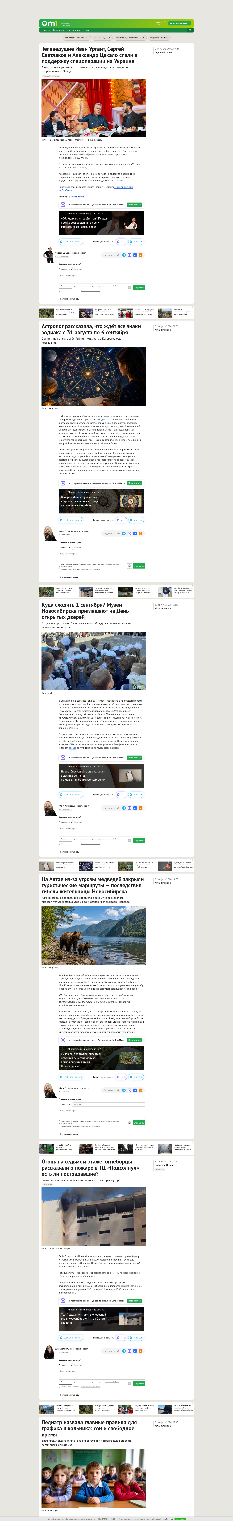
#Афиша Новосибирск (51, 76)
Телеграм (138, 241)
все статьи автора (62, 256)
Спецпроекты (73, 30)
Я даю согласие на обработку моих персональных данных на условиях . (89, 287)
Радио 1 (103, 419)
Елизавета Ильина (164, 1165)
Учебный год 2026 (102, 38)
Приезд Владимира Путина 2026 (130, 38)
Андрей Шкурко (163, 52)
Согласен (180, 1519)
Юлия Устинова (163, 329)
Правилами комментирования (90, 291)
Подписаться (134, 204)
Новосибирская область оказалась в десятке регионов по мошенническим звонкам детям (83, 775)
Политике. (169, 1519)
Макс (123, 241)
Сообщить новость (73, 241)
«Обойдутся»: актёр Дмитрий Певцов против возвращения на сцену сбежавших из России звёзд (84, 222)
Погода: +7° (160, 23)
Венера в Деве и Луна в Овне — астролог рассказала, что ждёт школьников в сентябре (80, 501)
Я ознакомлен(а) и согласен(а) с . (80, 291)
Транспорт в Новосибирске (76, 38)
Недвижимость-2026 (159, 38)
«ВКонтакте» (78, 196)
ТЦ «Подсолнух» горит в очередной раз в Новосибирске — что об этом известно (83, 1319)
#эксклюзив (47, 1184)
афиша (72, 747)
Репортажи (58, 30)
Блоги (86, 30)
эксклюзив (160, 1169)
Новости (46, 30)
